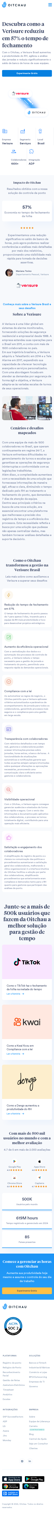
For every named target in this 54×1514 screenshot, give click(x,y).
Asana (6, 1431)
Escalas (6, 1399)
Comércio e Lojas (38, 1372)
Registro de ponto (12, 1363)
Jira (5, 1436)
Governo (33, 1386)
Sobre (32, 1417)
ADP (5, 1421)
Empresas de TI (37, 1382)
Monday (7, 1440)
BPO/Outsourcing (38, 1377)
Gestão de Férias (11, 1380)
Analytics (7, 1394)
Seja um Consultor (38, 1444)
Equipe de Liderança (39, 1421)
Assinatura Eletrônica (14, 1385)
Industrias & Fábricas (39, 1367)
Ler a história (13, 994)
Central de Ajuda (38, 1439)
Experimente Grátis (27, 1291)
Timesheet (8, 1390)
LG (4, 1426)
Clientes (33, 1448)
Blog (31, 1434)
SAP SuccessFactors (13, 1417)
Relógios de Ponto (12, 1367)
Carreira (33, 1426)
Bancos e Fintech (37, 1363)
